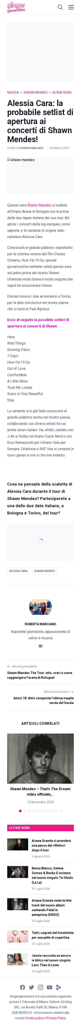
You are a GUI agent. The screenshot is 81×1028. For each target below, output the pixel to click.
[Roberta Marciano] (40, 606)
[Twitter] (31, 987)
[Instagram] (40, 987)
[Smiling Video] (58, 987)
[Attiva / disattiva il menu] (71, 7)
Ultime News (62, 92)
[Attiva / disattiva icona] (60, 7)
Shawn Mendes (35, 92)
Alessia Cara (18, 571)
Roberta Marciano (32, 148)
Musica (13, 92)
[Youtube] (49, 987)
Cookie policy (34, 1018)
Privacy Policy (56, 1018)
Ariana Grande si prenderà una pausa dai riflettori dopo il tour (51, 845)
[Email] (40, 646)
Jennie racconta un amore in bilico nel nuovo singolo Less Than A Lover (51, 960)
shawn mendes (44, 571)
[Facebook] (22, 987)
